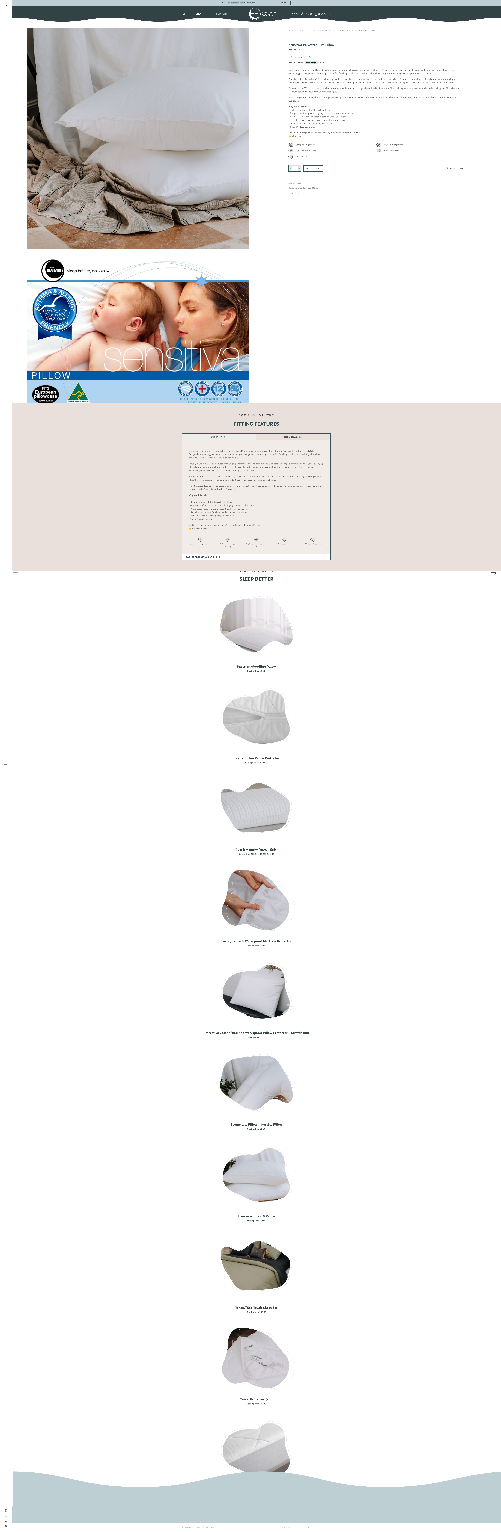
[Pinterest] (298, 194)
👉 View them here (297, 136)
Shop (199, 14)
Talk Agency (209, 1527)
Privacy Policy (287, 1528)
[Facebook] (295, 194)
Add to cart (313, 168)
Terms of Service (304, 1528)
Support (222, 14)
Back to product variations (201, 557)
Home (291, 30)
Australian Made (321, 30)
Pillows (315, 188)
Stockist (296, 14)
